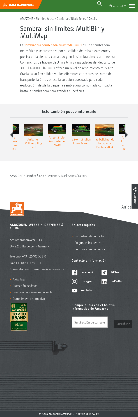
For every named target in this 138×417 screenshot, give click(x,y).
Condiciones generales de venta (32, 292)
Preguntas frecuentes (88, 242)
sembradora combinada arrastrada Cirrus (53, 45)
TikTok (114, 271)
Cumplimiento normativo (29, 298)
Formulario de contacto (89, 236)
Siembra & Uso (45, 18)
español (118, 6)
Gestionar (63, 18)
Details (92, 18)
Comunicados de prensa (90, 248)
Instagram (87, 280)
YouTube (86, 289)
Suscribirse (123, 323)
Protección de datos (25, 285)
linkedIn (116, 280)
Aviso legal (19, 279)
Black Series (78, 18)
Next (126, 135)
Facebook (86, 271)
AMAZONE (26, 18)
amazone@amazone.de (49, 269)
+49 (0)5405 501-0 (34, 256)
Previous (11, 135)
